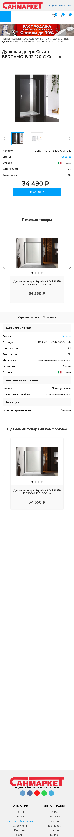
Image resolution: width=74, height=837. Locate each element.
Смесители (20, 825)
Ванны (20, 811)
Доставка (54, 816)
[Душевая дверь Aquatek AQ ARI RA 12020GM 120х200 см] (37, 252)
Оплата (54, 821)
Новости (54, 830)
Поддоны (20, 830)
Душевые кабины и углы (19, 821)
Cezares (66, 156)
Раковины (20, 834)
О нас (54, 811)
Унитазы (20, 816)
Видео (54, 834)
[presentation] (4, 138)
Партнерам (54, 825)
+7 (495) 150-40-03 (59, 5)
